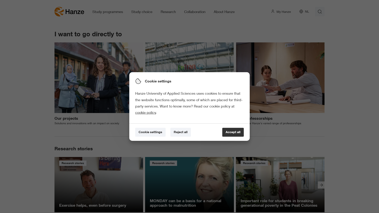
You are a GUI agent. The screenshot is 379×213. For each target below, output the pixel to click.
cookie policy (145, 112)
